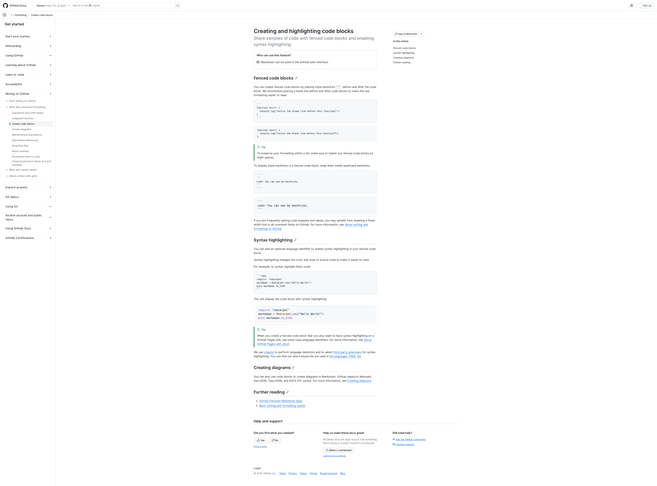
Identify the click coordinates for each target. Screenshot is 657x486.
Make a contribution (340, 450)
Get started (14, 24)
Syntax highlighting (273, 240)
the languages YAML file (345, 356)
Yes (262, 440)
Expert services (328, 473)
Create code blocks (42, 15)
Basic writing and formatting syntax (282, 405)
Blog (342, 473)
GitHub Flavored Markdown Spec (280, 401)
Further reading (269, 392)
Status (303, 473)
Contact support (405, 444)
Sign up (647, 5)
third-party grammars (347, 352)
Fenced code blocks (273, 78)
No (276, 440)
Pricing (313, 473)
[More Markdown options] (421, 34)
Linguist (269, 352)
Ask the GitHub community (411, 439)
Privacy (293, 473)
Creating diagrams (272, 367)
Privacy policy (260, 446)
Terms (282, 473)
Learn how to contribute (334, 456)
